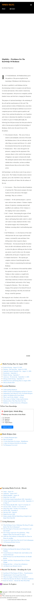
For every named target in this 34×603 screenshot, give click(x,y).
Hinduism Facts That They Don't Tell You (14, 401)
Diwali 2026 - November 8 (10, 510)
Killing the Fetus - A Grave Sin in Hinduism (15, 564)
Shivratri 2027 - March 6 (10, 512)
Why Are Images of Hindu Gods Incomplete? (15, 577)
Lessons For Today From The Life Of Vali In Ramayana (18, 540)
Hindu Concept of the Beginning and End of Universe (17, 391)
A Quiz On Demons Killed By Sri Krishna (14, 443)
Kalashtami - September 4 (10, 373)
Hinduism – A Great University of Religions (15, 403)
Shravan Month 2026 (9, 382)
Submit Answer (7, 427)
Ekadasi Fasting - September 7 (11, 375)
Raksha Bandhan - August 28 (11, 495)
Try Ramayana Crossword (10, 445)
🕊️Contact (12, 9)
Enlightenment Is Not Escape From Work (14, 575)
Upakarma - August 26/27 (10, 493)
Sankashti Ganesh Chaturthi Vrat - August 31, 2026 (17, 371)
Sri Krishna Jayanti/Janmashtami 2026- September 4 (17, 499)
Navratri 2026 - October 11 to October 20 (14, 507)
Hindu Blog (8, 5)
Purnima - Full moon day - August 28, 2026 (15, 369)
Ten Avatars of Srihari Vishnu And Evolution (15, 399)
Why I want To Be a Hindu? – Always (13, 397)
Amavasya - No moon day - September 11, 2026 (16, 377)
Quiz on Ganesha (8, 439)
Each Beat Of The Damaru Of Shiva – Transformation (18, 573)
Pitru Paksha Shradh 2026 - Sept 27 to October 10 (16, 505)
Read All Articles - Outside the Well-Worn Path (16, 580)
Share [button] (28, 356)
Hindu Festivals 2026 (9, 514)
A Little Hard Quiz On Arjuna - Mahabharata (15, 441)
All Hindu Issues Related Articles (12, 566)
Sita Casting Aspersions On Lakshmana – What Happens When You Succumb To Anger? (16, 533)
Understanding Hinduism (10, 389)
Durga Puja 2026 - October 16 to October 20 (15, 508)
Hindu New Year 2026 (9, 497)
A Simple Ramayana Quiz (10, 437)
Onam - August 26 (8, 491)
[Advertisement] (17, 32)
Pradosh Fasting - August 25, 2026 (12, 367)
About (3, 9)
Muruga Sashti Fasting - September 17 (13, 379)
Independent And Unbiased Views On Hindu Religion (17, 393)
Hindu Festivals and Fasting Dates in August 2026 (17, 381)
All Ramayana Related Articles (11, 542)
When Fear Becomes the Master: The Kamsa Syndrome (18, 579)
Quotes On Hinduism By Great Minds (13, 395)
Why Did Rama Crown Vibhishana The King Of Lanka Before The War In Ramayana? (18, 526)
